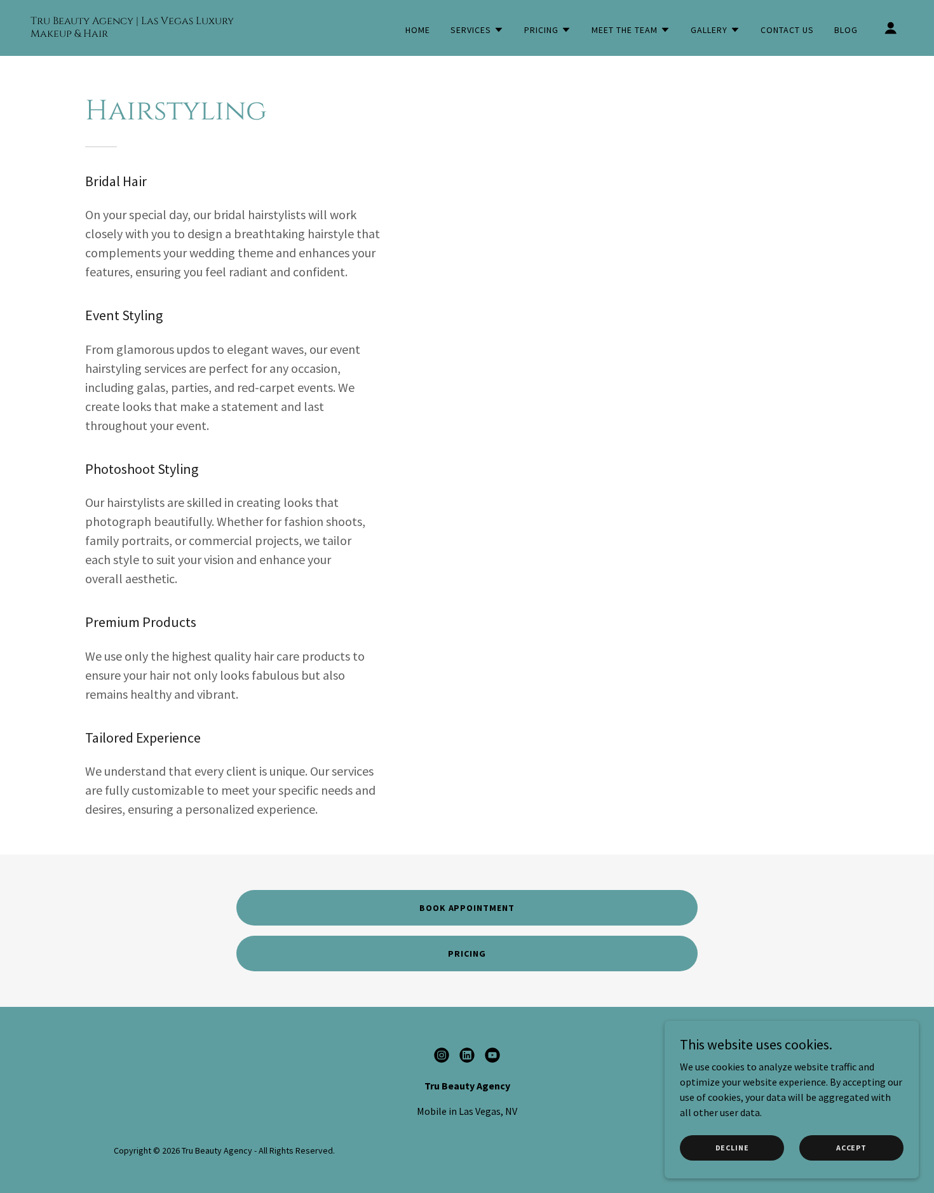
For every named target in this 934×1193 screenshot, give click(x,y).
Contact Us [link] (787, 30)
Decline (732, 1147)
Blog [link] (846, 30)
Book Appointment (467, 907)
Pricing (467, 953)
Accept (851, 1147)
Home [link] (417, 30)
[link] (152, 33)
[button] (477, 29)
